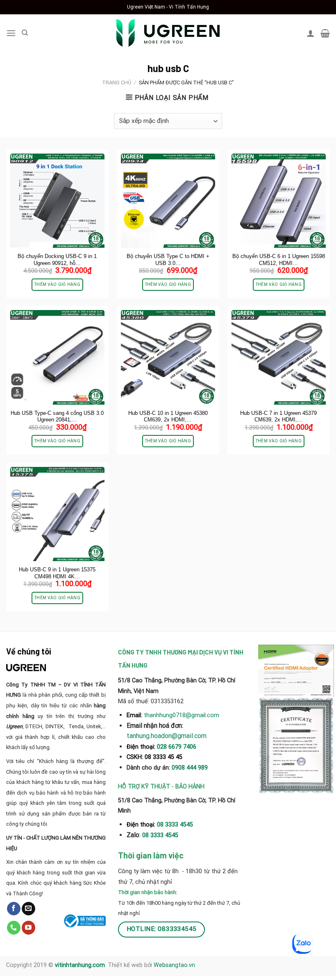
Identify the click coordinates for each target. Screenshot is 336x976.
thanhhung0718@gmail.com (181, 715)
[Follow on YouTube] (28, 928)
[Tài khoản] (310, 33)
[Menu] (11, 33)
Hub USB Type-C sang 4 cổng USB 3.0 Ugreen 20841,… (57, 416)
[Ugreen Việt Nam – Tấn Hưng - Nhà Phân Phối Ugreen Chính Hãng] (168, 33)
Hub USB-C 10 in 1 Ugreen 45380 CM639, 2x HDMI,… (168, 416)
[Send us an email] (28, 909)
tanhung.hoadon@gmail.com (167, 736)
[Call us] (13, 928)
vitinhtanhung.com (80, 965)
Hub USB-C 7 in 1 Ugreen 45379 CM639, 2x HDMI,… (278, 416)
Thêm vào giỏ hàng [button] (57, 284)
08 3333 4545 (176, 824)
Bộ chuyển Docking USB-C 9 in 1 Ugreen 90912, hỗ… (57, 259)
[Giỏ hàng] (325, 33)
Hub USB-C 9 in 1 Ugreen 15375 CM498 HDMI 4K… (57, 573)
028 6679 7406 (176, 746)
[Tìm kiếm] (25, 33)
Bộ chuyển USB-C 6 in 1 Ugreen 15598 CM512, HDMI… (278, 259)
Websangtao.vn (174, 965)
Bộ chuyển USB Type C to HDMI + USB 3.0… (168, 259)
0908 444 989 (190, 767)
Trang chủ (116, 82)
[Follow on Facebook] (13, 909)
